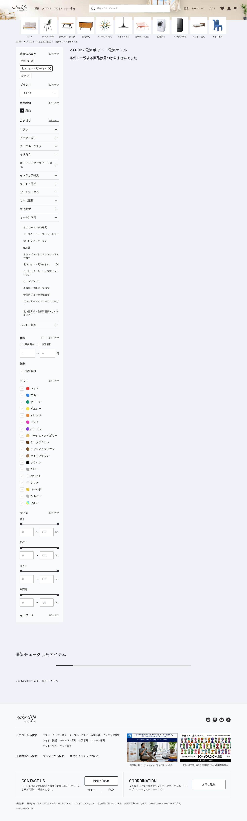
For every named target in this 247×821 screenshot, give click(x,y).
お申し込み (208, 784)
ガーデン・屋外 (68, 740)
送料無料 (30, 371)
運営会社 (20, 803)
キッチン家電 (98, 740)
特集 (186, 8)
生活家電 (83, 740)
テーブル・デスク (78, 735)
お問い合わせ (101, 780)
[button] (27, 61)
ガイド (211, 8)
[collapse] (56, 217)
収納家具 (95, 735)
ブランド (46, 8)
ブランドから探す (53, 756)
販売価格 (46, 344)
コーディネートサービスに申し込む (165, 803)
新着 (36, 8)
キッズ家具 (65, 745)
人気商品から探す (26, 756)
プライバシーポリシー (84, 803)
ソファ (46, 735)
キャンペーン (198, 8)
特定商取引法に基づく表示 (109, 803)
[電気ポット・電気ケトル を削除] (57, 264)
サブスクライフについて (84, 756)
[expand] (56, 129)
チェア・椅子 (60, 735)
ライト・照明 (50, 740)
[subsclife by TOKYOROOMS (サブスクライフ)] (19, 8)
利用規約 (31, 803)
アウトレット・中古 (64, 8)
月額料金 (29, 344)
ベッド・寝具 (50, 745)
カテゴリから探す (26, 735)
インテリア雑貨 (111, 735)
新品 (28, 110)
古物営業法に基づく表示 (135, 803)
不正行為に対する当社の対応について (54, 803)
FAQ (111, 789)
